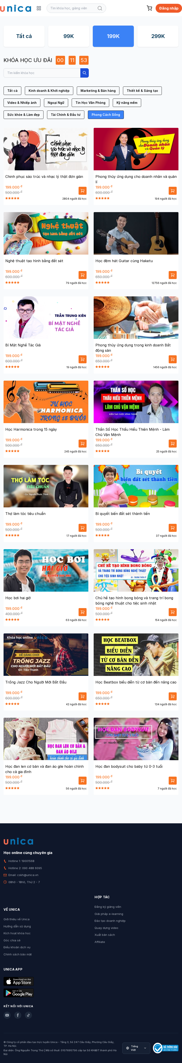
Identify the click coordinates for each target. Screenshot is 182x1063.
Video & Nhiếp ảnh (22, 102)
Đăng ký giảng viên (108, 906)
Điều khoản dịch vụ (17, 947)
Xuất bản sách (105, 934)
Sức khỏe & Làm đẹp (23, 115)
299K (158, 36)
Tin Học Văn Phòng (90, 102)
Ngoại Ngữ (56, 102)
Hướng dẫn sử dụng (17, 926)
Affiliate (100, 942)
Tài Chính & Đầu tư (66, 115)
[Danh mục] (39, 8)
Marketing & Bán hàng (98, 90)
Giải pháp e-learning (109, 914)
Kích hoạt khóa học (17, 933)
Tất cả (24, 36)
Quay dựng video (106, 928)
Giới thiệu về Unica (17, 919)
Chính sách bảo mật (18, 954)
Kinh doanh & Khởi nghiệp (49, 90)
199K (113, 36)
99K (68, 36)
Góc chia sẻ (12, 940)
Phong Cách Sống (106, 115)
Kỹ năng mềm (127, 102)
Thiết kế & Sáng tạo (142, 90)
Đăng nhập (168, 8)
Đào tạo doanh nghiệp (110, 920)
